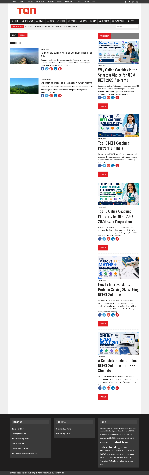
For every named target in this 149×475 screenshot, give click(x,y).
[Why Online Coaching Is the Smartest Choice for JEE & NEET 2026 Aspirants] (118, 62)
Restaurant (118, 454)
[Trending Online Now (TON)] (74, 11)
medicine (112, 451)
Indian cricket (119, 438)
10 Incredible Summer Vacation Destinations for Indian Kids (66, 54)
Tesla (125, 457)
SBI (123, 454)
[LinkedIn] (133, 1)
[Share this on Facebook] (42, 68)
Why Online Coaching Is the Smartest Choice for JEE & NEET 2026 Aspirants (117, 75)
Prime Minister (111, 454)
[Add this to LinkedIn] (55, 68)
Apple (134, 428)
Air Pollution (114, 428)
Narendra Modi (126, 451)
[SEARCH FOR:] (127, 26)
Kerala (110, 443)
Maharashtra (105, 451)
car (126, 431)
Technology (118, 457)
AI (109, 428)
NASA (133, 451)
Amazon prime (128, 428)
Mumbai (118, 451)
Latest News (121, 442)
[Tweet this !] (47, 68)
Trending (111, 460)
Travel (103, 461)
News (103, 454)
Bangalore (121, 431)
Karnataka (104, 443)
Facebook (116, 434)
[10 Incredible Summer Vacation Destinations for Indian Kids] (24, 62)
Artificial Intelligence (110, 431)
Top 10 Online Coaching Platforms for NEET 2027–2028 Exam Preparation (116, 216)
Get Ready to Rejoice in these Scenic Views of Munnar (66, 83)
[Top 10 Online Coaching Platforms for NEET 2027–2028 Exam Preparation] (118, 204)
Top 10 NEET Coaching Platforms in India (113, 145)
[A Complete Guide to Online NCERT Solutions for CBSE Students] (118, 353)
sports (102, 457)
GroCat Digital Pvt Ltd (57, 473)
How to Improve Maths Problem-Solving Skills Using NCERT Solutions (118, 289)
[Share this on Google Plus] (51, 68)
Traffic (129, 457)
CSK (101, 434)
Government (104, 438)
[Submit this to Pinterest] (60, 68)
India (112, 437)
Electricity (110, 434)
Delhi (105, 434)
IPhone (125, 438)
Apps (101, 431)
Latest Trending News (113, 447)
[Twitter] (129, 1)
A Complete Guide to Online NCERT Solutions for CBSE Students (118, 365)
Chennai (131, 431)
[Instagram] (137, 1)
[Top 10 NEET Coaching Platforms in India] (118, 136)
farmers (122, 434)
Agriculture (104, 428)
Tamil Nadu (109, 457)
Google (129, 434)
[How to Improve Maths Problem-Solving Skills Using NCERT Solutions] (118, 277)
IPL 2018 (131, 438)
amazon (121, 428)
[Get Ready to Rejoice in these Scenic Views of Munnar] (24, 93)
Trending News (123, 461)
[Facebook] (125, 1)
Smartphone (129, 454)
